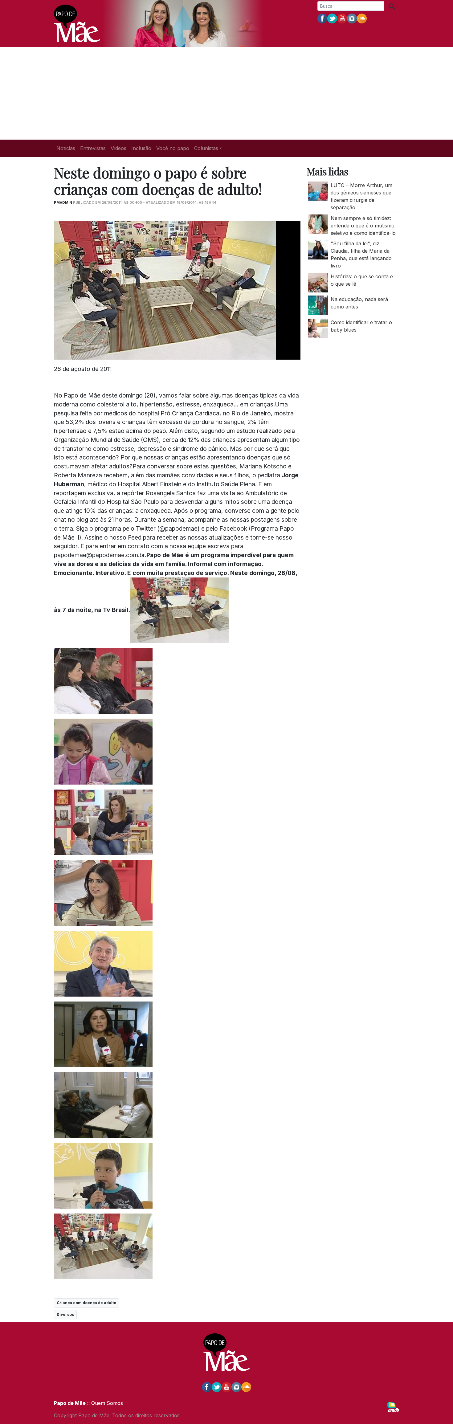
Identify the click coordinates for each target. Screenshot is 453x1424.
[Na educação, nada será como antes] (318, 305)
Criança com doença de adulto (86, 1302)
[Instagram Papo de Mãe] (352, 18)
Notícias (65, 148)
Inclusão (141, 148)
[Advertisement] (226, 93)
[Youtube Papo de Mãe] (342, 18)
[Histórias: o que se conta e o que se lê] (318, 282)
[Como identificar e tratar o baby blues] (318, 328)
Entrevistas (93, 148)
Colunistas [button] (206, 148)
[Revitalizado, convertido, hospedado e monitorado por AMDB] (393, 1406)
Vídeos (118, 148)
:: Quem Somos (104, 1403)
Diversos (65, 1314)
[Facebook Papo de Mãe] (322, 18)
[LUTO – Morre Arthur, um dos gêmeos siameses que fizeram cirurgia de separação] (318, 191)
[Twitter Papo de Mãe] (332, 18)
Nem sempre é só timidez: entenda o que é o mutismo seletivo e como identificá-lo (363, 225)
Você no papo (172, 148)
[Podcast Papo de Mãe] (362, 18)
